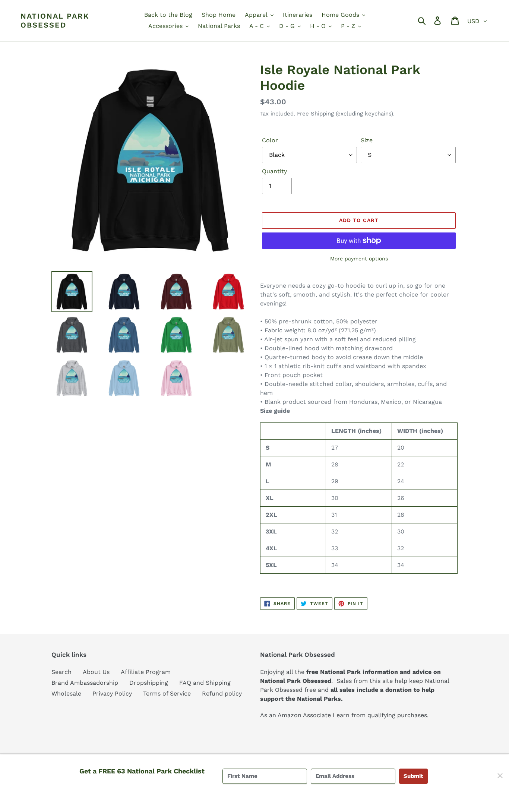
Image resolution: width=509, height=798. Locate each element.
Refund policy (222, 693)
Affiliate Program (146, 671)
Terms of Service (167, 693)
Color (270, 140)
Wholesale (66, 693)
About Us (96, 671)
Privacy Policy (112, 693)
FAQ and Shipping (205, 682)
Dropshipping (148, 682)
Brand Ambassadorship (84, 682)
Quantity (274, 171)
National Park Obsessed (54, 20)
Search (61, 671)
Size (367, 140)
